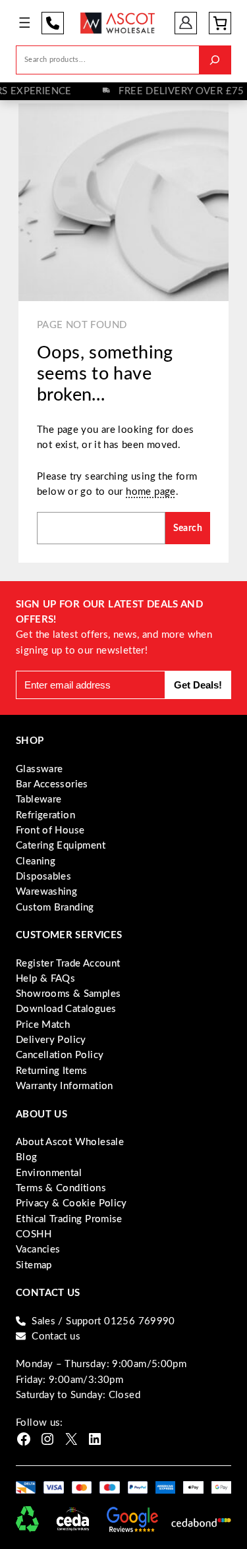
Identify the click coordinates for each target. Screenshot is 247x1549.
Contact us (56, 1336)
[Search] (215, 59)
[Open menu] (25, 23)
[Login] (186, 23)
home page (150, 492)
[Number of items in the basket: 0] (220, 23)
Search (187, 528)
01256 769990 (52, 23)
